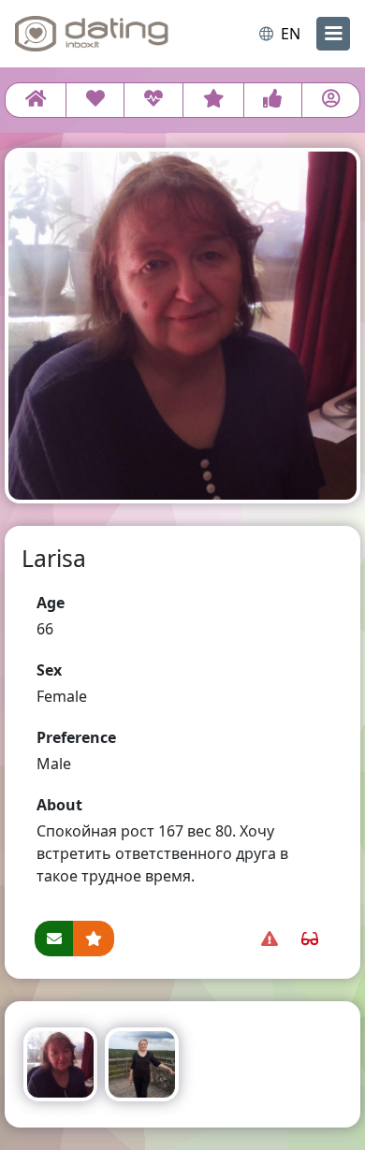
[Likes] (272, 100)
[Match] (95, 100)
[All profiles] (35, 100)
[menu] (333, 34)
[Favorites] (213, 100)
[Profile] (330, 100)
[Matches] (153, 100)
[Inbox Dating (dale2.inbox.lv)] (91, 33)
